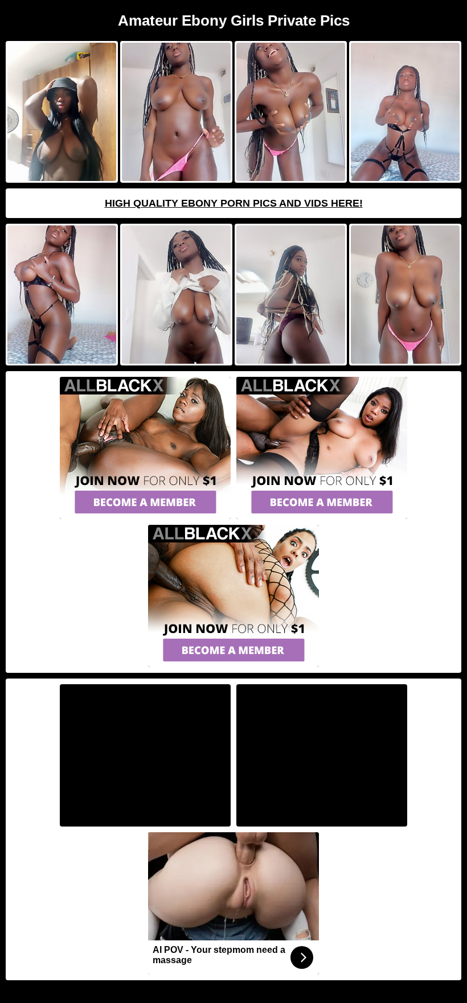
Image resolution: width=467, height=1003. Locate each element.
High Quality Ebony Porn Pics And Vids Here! (234, 203)
